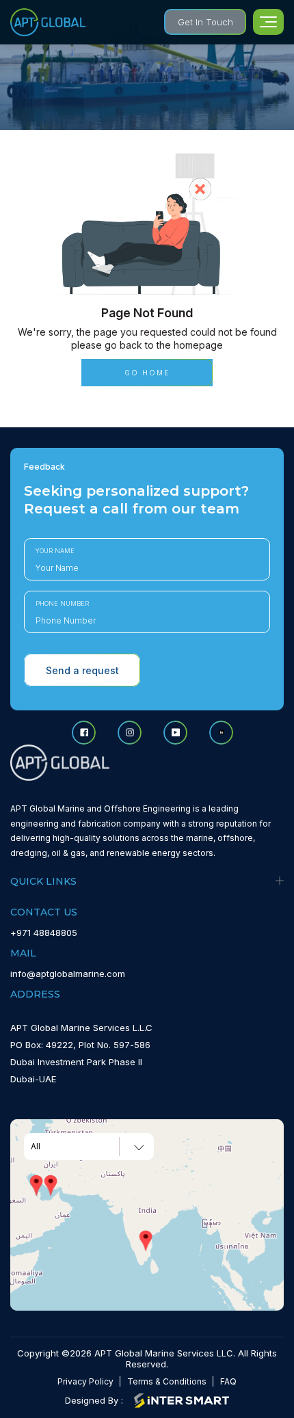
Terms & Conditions (166, 1381)
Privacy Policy (85, 1381)
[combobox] (89, 1146)
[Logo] (47, 22)
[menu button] (268, 22)
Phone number (62, 603)
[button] (50, 1185)
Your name (55, 550)
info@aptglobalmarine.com (67, 973)
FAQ (228, 1381)
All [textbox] (35, 1146)
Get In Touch (205, 21)
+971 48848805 (43, 932)
